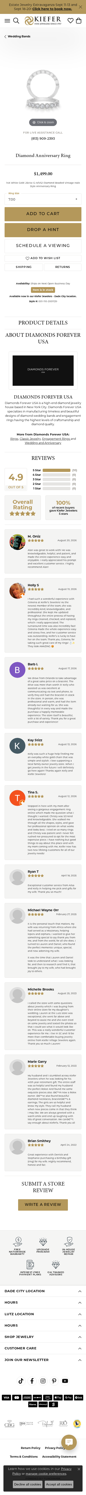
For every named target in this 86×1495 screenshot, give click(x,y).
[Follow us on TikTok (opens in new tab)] (21, 1381)
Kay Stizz (35, 740)
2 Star (37, 484)
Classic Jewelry (30, 438)
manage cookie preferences (46, 1473)
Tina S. (33, 792)
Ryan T (33, 871)
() (74, 470)
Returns (62, 267)
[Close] (80, 7)
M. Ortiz (34, 536)
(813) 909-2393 (43, 139)
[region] (43, 89)
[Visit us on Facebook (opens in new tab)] (32, 1381)
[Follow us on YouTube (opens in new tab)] (65, 1381)
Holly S (33, 585)
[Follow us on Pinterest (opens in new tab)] (54, 1381)
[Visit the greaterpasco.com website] (77, 1423)
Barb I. (33, 664)
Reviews (43, 458)
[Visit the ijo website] (26, 1423)
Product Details (43, 323)
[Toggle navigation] (7, 21)
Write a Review (43, 1205)
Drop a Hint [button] (43, 230)
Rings (14, 438)
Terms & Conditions (24, 1456)
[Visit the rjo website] (63, 1423)
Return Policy (30, 1448)
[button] (16, 20)
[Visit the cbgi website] (9, 1423)
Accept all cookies (59, 1484)
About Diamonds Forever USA (43, 338)
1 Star (37, 488)
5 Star (37, 470)
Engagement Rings (56, 438)
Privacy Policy (55, 1448)
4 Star (37, 474)
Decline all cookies (27, 1484)
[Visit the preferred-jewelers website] (46, 1423)
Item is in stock (43, 289)
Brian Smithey (39, 1141)
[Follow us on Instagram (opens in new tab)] (43, 1381)
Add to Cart (43, 214)
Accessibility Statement (59, 1456)
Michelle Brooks (41, 989)
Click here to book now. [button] (52, 9)
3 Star (37, 479)
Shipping (24, 267)
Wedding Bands (19, 36)
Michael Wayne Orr (43, 910)
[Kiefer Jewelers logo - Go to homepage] (43, 20)
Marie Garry (37, 1061)
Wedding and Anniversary (43, 443)
